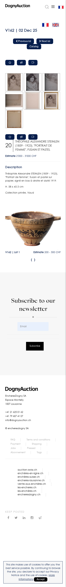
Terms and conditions (38, 440)
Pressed (31, 448)
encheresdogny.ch (29, 494)
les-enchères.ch (27, 491)
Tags (39, 452)
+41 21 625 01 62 (14, 412)
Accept (41, 579)
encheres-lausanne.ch (31, 480)
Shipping (37, 444)
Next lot (45, 41)
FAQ (13, 440)
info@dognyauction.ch (18, 420)
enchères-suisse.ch (29, 477)
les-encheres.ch (27, 487)
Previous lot (24, 41)
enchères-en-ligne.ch (30, 473)
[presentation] (31, 260)
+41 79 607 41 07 (14, 416)
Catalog (34, 46)
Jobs (13, 448)
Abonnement (18, 452)
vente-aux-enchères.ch (32, 484)
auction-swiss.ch (27, 470)
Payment (15, 444)
